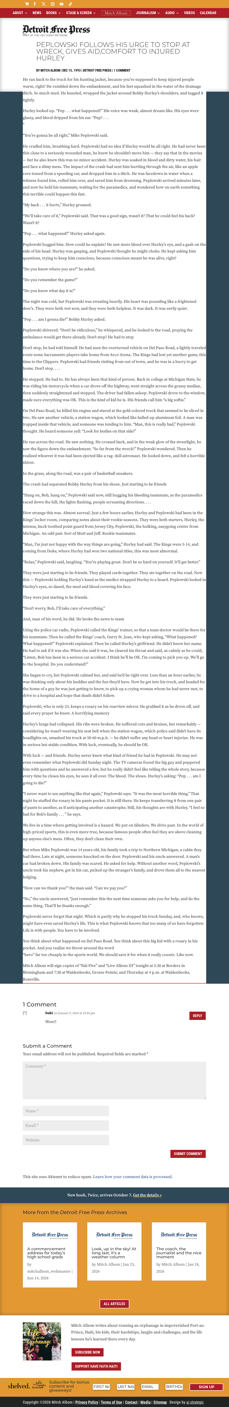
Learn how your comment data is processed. (133, 1176)
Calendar (208, 13)
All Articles (114, 1304)
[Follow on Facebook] (34, 4)
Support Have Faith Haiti (96, 1366)
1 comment (122, 70)
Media (145, 1402)
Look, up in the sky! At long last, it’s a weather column (114, 1252)
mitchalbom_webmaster (49, 1271)
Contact (131, 1402)
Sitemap (160, 1402)
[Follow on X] (43, 4)
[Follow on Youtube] (61, 4)
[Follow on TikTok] (70, 4)
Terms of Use (111, 1402)
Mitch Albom (50, 70)
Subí (49, 1013)
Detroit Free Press (97, 70)
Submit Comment (188, 1154)
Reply (197, 1016)
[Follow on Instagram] (52, 4)
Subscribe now (87, 1352)
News (37, 13)
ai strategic (195, 1402)
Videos (189, 13)
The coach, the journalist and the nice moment (178, 1252)
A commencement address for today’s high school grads (46, 1252)
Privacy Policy (86, 1402)
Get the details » (147, 1195)
